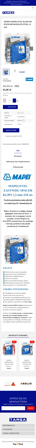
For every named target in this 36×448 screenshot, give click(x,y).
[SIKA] (9, 384)
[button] (32, 8)
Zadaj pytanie (11, 130)
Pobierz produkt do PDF (14, 136)
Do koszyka (12, 107)
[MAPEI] (29, 79)
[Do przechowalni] (21, 107)
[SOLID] (26, 384)
